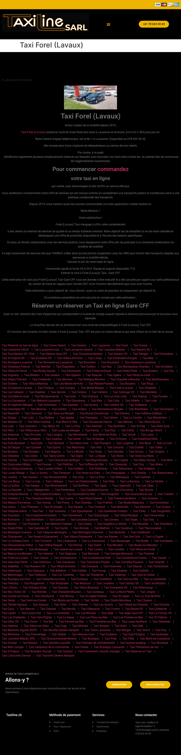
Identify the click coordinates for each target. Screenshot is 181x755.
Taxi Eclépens (146, 468)
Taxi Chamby (161, 604)
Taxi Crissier (9, 643)
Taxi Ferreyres (61, 473)
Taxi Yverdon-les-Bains (122, 498)
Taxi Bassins (10, 451)
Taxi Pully (111, 638)
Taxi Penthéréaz (65, 490)
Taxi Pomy (62, 502)
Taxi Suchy (61, 528)
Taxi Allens (156, 464)
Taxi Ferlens (78, 392)
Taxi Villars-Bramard (86, 587)
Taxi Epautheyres (81, 511)
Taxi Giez (148, 519)
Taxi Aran (70, 396)
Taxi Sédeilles (10, 566)
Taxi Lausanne (101, 345)
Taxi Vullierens (138, 405)
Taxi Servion (58, 392)
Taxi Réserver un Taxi (138, 651)
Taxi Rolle (120, 626)
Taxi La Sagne (154, 536)
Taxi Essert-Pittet (12, 528)
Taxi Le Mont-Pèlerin (122, 592)
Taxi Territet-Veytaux (14, 604)
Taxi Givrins (136, 451)
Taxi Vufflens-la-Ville (91, 464)
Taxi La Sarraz (39, 473)
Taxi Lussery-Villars (50, 468)
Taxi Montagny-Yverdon (16, 532)
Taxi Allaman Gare (82, 634)
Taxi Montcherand (56, 485)
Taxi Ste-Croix (131, 536)
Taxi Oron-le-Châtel (142, 575)
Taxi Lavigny (54, 434)
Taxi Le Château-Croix (15, 541)
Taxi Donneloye (159, 502)
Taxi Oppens (73, 375)
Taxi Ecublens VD (41, 358)
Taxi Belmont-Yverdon (58, 524)
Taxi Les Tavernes (63, 575)
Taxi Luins (147, 434)
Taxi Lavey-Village (13, 473)
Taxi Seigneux (67, 553)
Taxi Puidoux (46, 388)
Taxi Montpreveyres (46, 396)
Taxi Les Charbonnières (82, 481)
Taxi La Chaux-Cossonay (17, 468)
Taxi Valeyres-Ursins (14, 511)
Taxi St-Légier (120, 596)
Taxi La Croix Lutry (115, 396)
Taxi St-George (95, 439)
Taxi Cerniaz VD (129, 583)
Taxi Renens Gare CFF (53, 354)
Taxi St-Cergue (11, 447)
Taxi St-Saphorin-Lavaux (17, 388)
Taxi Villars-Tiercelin (14, 379)
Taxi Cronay (43, 502)
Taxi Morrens (64, 379)
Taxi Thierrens (30, 507)
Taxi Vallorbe (142, 477)
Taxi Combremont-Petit (96, 558)
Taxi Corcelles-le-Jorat (15, 396)
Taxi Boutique (159, 643)
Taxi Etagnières (65, 366)
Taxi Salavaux (35, 570)
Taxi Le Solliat (10, 485)
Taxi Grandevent (72, 515)
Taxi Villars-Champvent (77, 536)
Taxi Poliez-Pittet (126, 371)
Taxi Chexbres (147, 388)
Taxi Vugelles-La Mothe (111, 524)
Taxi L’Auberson (67, 541)
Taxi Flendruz (10, 583)
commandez (113, 169)
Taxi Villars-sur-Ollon (36, 626)
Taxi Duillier (136, 447)
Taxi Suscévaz (124, 528)
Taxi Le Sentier (154, 481)
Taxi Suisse (140, 345)
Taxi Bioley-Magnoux (131, 502)
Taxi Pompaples (115, 473)
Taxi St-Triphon (157, 617)
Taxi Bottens (150, 371)
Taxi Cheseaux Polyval (16, 366)
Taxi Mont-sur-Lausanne (155, 638)
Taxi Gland (143, 630)
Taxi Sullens (87, 366)
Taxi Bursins (9, 439)
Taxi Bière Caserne (38, 422)
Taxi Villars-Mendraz (35, 383)
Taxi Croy (78, 477)
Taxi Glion (60, 604)
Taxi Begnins (53, 451)
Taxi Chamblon (163, 524)
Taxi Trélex (155, 447)
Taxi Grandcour (65, 562)
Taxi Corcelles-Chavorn (94, 490)
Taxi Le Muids (75, 451)
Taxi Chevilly (138, 473)
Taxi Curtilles (116, 549)
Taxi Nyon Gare (78, 443)
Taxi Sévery (110, 417)
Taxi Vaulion (30, 477)
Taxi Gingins (156, 451)
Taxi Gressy (84, 524)
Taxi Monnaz (38, 409)
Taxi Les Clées (145, 485)
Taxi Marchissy (75, 447)
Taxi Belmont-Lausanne (45, 400)
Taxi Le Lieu (32, 481)
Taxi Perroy (92, 430)
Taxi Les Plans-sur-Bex (94, 617)
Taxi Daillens (76, 468)
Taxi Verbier (58, 634)
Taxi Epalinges (159, 634)
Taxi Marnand (90, 553)
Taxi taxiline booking (133, 643)
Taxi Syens (94, 545)
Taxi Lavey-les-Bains (134, 621)
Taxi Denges (140, 354)
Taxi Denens (122, 413)
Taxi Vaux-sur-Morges (60, 413)
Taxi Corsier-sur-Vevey (15, 596)
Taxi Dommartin (71, 371)
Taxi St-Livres (32, 434)
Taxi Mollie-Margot (92, 388)
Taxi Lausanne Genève (78, 349)
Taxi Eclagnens (109, 494)
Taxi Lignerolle (121, 485)
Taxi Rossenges (38, 549)
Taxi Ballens (46, 417)
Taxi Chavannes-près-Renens (59, 638)
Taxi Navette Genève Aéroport (60, 630)
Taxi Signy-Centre (54, 456)
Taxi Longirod (124, 443)
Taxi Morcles (80, 626)
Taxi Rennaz (27, 609)
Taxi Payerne (146, 553)
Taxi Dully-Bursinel (13, 443)
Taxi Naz (106, 366)
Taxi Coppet (120, 460)
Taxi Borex (117, 456)
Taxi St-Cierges (53, 507)
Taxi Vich (96, 447)
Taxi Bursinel (56, 443)
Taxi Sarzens (60, 587)
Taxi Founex (43, 464)
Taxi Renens (29, 643)
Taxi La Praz (72, 426)
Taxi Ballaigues (119, 477)
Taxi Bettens (31, 375)
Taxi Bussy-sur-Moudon (143, 545)
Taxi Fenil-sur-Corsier (33, 600)
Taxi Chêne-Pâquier (50, 545)
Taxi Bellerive (58, 570)
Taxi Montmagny (12, 575)
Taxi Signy (76, 456)
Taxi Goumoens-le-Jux (138, 494)
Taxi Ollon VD (10, 621)
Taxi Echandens (163, 354)
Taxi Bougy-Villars (151, 430)
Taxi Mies (167, 460)
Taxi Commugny (32, 460)
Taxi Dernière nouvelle (56, 643)
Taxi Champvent (12, 536)
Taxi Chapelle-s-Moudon (125, 379)
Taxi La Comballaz (58, 613)
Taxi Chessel (48, 609)
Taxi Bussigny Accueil (38, 651)
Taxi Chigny (9, 417)
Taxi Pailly (139, 511)
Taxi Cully (113, 400)
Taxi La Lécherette (154, 579)
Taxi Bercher (43, 366)
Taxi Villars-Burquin (126, 515)
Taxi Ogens (114, 375)
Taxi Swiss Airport (54, 345)
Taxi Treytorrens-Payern (95, 562)
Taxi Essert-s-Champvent (42, 536)
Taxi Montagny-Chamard (87, 532)
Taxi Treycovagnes (150, 528)
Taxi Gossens (149, 498)
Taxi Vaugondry (161, 511)
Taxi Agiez (100, 485)
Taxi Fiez (37, 511)
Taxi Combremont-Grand (131, 558)
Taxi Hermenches (12, 549)
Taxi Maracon (82, 583)
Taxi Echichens (47, 405)
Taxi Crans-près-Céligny (16, 464)
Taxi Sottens (9, 383)
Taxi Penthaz (65, 464)
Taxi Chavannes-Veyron (97, 422)
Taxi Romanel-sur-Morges (107, 409)
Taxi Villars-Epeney (90, 498)
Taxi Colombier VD (13, 409)
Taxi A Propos (10, 651)
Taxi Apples (67, 417)
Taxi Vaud (121, 345)
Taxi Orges (131, 519)
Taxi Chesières (161, 621)
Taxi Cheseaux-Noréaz (39, 498)
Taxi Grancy (90, 405)
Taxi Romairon (11, 519)
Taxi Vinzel (128, 434)
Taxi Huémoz (10, 626)
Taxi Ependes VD (38, 528)
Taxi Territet (91, 600)
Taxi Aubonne (10, 434)
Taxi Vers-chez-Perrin (15, 562)
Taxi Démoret (142, 507)
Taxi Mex (148, 358)
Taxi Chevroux (42, 562)
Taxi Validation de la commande (49, 647)
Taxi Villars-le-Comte (142, 549)
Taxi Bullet (141, 541)
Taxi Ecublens (108, 634)
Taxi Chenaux (89, 396)
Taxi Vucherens (163, 541)
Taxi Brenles (38, 592)
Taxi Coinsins (115, 447)
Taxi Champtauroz (65, 558)
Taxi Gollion (59, 409)
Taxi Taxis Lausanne (97, 630)
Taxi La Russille (11, 490)
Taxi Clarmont (33, 413)
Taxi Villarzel (156, 562)
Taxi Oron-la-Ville (127, 579)
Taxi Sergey (32, 485)
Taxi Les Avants (103, 604)
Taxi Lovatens (105, 583)
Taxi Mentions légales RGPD (19, 630)
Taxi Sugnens (10, 375)
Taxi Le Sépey (65, 617)
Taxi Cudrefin (141, 570)
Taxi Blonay (66, 596)
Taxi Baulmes (116, 532)
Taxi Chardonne (44, 596)
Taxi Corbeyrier (157, 609)
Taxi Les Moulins (154, 583)
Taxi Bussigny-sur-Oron (16, 579)
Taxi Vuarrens (57, 511)
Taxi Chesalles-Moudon (66, 592)
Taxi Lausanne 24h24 (15, 349)
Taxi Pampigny (88, 417)
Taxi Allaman (94, 426)
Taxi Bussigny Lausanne (109, 647)
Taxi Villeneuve (90, 609)
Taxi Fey (168, 371)
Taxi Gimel (74, 439)
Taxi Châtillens (102, 579)
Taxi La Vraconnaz (93, 541)
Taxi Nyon (145, 443)
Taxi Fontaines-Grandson (41, 515)
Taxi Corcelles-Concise (84, 519)
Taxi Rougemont (34, 583)
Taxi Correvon (96, 507)
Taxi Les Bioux (11, 481)
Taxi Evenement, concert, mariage (99, 651)
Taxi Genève (78, 345)
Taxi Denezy (75, 507)
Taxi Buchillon (116, 426)
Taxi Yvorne (112, 609)
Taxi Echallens (164, 366)
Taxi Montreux (11, 634)
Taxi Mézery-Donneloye (16, 502)
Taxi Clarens (144, 600)
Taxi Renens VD (117, 354)
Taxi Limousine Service (16, 655)
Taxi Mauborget (120, 541)
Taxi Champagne (98, 515)
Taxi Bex (48, 621)
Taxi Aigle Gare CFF (131, 613)
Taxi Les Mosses (85, 613)
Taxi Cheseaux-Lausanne (140, 362)
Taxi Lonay (95, 358)
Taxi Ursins (9, 507)
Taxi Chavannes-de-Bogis (64, 460)
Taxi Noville (68, 609)
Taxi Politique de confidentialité (95, 643)
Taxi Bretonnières (162, 473)
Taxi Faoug (99, 570)
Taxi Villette (132, 400)
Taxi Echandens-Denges (122, 358)
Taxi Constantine (157, 566)
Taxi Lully (28, 417)
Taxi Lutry (151, 400)
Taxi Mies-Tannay (144, 460)
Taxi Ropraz (139, 396)
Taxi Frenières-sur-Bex (102, 621)
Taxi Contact (65, 651)
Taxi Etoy (161, 630)
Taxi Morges (123, 630)
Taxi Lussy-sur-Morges (66, 430)
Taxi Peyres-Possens (101, 383)
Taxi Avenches (112, 566)
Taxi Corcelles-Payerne (129, 562)
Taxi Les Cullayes (13, 392)
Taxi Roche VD (134, 609)
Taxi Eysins (53, 447)
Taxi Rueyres (94, 375)
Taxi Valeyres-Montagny (52, 532)
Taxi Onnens (111, 519)
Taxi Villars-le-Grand (63, 566)
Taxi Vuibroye (117, 575)
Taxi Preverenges (35, 634)
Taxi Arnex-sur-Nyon (141, 456)
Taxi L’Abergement (38, 490)
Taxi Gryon (30, 621)
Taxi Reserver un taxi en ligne (20, 345)
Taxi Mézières (148, 392)
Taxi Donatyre (89, 566)
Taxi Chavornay (123, 490)
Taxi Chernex (80, 604)
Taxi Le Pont (97, 477)
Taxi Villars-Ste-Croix (70, 358)
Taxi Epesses (70, 405)
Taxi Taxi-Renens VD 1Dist (18, 354)
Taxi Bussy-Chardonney (94, 413)
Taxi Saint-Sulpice (133, 634)
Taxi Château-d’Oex (35, 587)
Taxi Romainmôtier (55, 477)
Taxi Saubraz (54, 439)
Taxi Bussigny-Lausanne (17, 362)
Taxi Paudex (160, 396)
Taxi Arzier (95, 451)
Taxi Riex (96, 400)
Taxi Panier (81, 647)
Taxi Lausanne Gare (46, 349)
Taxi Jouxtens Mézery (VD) (18, 638)
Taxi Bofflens (80, 485)
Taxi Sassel (159, 558)
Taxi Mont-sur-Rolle (104, 434)
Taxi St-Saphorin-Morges (17, 405)
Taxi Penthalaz (98, 468)
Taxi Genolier (115, 451)
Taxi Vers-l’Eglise (41, 617)
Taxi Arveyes (101, 626)
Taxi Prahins (105, 502)
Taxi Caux (8, 609)
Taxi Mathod (102, 528)
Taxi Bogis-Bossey (96, 460)
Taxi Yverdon (165, 494)
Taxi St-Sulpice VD (13, 358)
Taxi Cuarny (66, 498)
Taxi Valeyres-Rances (15, 494)
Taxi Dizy (138, 464)
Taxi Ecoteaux (79, 579)
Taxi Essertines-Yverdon (112, 511)
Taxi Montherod (77, 434)
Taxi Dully (36, 443)
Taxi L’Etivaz (9, 587)
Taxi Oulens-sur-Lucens (68, 549)
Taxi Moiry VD (51, 426)
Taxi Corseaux (95, 592)
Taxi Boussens (110, 362)
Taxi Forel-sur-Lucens (15, 558)
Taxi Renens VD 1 (141, 349)
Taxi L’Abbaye (54, 481)
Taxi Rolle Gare (160, 426)
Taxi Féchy (127, 430)
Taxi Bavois (146, 490)
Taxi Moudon (115, 545)
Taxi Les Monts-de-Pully (68, 383)
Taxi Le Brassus (130, 481)
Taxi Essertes (37, 392)
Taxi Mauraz (125, 422)
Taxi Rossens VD (34, 566)
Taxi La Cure (164, 443)
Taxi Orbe (109, 481)
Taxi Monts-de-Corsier (65, 600)
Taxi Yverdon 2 (11, 498)
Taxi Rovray (75, 545)
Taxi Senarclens (123, 468)
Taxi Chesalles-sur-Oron (50, 579)
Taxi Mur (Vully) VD (14, 592)
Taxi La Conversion (14, 400)
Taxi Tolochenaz (163, 409)
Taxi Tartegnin (31, 439)
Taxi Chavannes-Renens (88, 354)
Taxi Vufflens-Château (148, 413)
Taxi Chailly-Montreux (117, 600)
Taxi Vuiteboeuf (140, 532)
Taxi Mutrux (9, 524)
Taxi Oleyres (134, 566)
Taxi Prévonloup (143, 587)
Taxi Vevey (8, 600)
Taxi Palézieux (37, 575)
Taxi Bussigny (90, 638)
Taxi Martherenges (157, 379)
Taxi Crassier (33, 447)
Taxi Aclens (79, 409)
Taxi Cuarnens (28, 426)
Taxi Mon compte (13, 647)
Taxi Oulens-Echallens (47, 494)
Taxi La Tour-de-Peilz (147, 596)
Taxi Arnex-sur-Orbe (88, 473)
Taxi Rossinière (59, 583)
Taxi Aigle (107, 613)
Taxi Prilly (128, 638)
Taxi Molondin (120, 507)
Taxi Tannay (9, 460)
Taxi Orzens (163, 507)
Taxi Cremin (41, 558)
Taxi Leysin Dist (31, 613)
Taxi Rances (81, 528)
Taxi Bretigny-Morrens (91, 379)
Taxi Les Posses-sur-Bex (128, 617)
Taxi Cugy (60, 626)
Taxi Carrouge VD (124, 392)
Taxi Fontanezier (154, 515)
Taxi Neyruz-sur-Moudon (17, 553)
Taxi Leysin (9, 613)
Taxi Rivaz (147, 383)
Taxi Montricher (157, 417)
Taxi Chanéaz (83, 502)
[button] (109, 24)
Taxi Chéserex (10, 456)
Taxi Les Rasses (108, 536)
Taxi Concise (57, 519)
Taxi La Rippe (96, 456)
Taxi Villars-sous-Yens (32, 430)
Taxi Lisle (8, 426)
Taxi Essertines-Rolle (144, 439)
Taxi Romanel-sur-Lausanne (55, 362)
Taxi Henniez (45, 553)
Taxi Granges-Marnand (118, 553)
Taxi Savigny (67, 388)
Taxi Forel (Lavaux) (33, 132)
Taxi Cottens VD (114, 405)
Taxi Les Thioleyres (91, 575)
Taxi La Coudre (132, 417)
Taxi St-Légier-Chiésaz (93, 596)
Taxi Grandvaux (75, 400)
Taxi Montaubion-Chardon (133, 366)
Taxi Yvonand (42, 541)
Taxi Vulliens (99, 392)
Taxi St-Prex (137, 426)
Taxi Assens (52, 375)
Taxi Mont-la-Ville (66, 422)
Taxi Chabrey (119, 570)
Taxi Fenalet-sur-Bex (71, 621)
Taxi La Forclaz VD (160, 613)
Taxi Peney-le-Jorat (138, 375)
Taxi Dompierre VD (115, 587)
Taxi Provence (30, 524)
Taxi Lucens (95, 549)
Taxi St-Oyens (118, 439)
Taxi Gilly (137, 626)
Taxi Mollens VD (12, 422)
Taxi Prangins (102, 443)
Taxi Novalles (140, 524)
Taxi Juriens (9, 477)
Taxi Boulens (127, 383)
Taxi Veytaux (41, 604)
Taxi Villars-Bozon (149, 422)
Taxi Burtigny (31, 451)
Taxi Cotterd (78, 570)
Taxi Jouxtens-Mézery (111, 349)
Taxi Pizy (110, 430)
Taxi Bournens (87, 362)
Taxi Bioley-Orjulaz (44, 371)
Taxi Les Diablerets (13, 617)
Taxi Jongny (147, 592)
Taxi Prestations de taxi (144, 647)
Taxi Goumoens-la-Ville (80, 494)
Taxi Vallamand (11, 570)
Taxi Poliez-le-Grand (98, 371)
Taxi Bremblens (138, 409)
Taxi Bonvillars (34, 519)
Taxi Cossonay (118, 464)
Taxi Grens (31, 456)
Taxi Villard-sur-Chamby (133, 604)
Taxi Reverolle (10, 413)
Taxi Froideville (41, 379)
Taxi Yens (8, 430)
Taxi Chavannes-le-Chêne (17, 545)
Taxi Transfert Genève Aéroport (55, 655)
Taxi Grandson (11, 515)
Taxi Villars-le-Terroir (14, 371)
